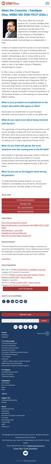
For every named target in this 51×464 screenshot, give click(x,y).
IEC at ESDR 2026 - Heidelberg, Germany (30, 270)
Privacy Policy (18, 448)
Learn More (6, 259)
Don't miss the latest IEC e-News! (14, 223)
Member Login (25, 315)
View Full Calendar (25, 289)
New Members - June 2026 (12, 231)
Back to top (41, 333)
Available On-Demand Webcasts (14, 233)
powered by (19, 461)
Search (44, 321)
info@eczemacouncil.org (35, 446)
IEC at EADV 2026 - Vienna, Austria (26, 283)
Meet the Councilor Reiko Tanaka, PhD (16, 236)
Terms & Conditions (31, 448)
